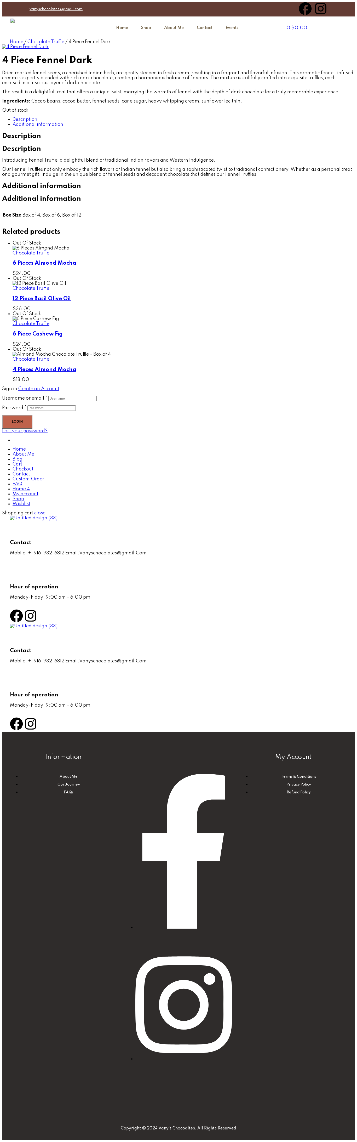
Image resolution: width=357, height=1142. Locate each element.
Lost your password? (25, 431)
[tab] (184, 119)
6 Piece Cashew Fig (38, 334)
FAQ (17, 484)
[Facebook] (305, 8)
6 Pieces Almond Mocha (44, 263)
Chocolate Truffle (45, 41)
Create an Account (38, 389)
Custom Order (28, 479)
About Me (174, 28)
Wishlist (21, 504)
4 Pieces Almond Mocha (44, 369)
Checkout (23, 469)
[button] (233, 28)
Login (17, 421)
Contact (204, 28)
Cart (17, 464)
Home (122, 28)
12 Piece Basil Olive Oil (42, 299)
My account (25, 494)
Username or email (24, 398)
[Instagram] (320, 8)
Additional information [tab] (41, 186)
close (39, 513)
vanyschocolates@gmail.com (56, 9)
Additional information (38, 124)
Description (25, 119)
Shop (146, 28)
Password (14, 408)
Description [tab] (21, 136)
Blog (17, 459)
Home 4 (21, 489)
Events (232, 28)
